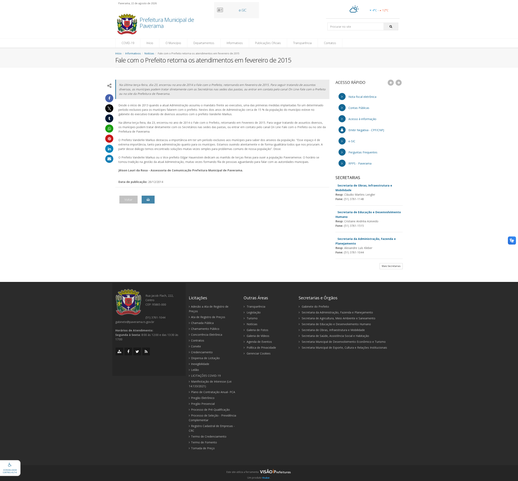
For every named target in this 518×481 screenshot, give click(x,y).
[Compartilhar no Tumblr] (109, 118)
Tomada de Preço (203, 448)
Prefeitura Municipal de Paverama (167, 23)
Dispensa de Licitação (205, 358)
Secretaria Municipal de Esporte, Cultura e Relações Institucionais (344, 347)
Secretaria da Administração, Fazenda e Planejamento (337, 312)
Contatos (330, 43)
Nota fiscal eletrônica (362, 97)
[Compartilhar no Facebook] (109, 98)
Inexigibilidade (200, 364)
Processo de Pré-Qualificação (210, 409)
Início (149, 43)
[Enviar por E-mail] (109, 159)
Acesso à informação (362, 119)
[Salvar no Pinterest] (109, 139)
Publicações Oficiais (268, 43)
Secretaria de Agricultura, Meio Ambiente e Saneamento (338, 318)
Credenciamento (202, 352)
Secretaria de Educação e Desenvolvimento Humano (336, 324)
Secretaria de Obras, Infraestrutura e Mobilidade (333, 330)
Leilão (195, 370)
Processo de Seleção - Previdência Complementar (212, 417)
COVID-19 (128, 43)
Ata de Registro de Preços (208, 317)
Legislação (253, 312)
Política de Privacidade (261, 347)
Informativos (235, 43)
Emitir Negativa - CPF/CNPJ (366, 130)
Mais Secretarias (391, 266)
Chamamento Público (205, 329)
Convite (196, 346)
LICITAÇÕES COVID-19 (206, 376)
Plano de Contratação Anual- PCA (213, 392)
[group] (259, 473)
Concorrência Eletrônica (206, 334)
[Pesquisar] (390, 26)
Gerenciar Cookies (258, 353)
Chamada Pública (202, 323)
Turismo (252, 318)
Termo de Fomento (204, 442)
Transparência (302, 43)
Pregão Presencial (203, 404)
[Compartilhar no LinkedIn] (109, 149)
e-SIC (351, 141)
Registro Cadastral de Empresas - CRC (212, 428)
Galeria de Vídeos (257, 336)
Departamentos (203, 43)
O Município (173, 43)
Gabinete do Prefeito (315, 306)
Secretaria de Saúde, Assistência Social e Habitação (335, 336)
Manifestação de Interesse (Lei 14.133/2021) (210, 384)
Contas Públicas (358, 108)
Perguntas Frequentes (362, 152)
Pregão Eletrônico (202, 398)
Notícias (149, 53)
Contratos (197, 340)
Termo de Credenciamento (208, 436)
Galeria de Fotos (257, 330)
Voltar (128, 199)
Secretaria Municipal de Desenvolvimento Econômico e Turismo (343, 342)
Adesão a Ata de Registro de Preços (208, 309)
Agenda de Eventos (259, 342)
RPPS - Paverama (360, 163)
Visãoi (266, 477)
